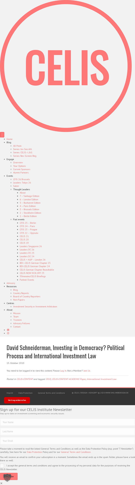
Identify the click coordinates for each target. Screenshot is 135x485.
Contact (16, 326)
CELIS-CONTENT (25, 379)
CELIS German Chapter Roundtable (37, 269)
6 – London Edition (29, 199)
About (23, 192)
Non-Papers (19, 299)
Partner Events (27, 279)
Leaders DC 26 (27, 249)
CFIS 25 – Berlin (28, 222)
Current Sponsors (21, 169)
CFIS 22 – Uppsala (29, 232)
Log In (63, 370)
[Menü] (2, 134)
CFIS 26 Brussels (21, 179)
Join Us (86, 370)
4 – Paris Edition (28, 206)
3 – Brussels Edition (29, 209)
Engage (10, 159)
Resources (12, 286)
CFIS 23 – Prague (28, 229)
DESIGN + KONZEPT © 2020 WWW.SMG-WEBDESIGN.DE (104, 392)
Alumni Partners (21, 172)
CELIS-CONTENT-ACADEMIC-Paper (69, 379)
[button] (7, 477)
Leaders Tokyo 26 (22, 182)
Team (16, 316)
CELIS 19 (24, 242)
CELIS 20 (24, 239)
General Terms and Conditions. (76, 452)
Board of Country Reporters (26, 296)
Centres (10, 303)
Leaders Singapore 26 (31, 246)
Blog (9, 142)
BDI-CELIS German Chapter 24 (35, 266)
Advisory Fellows (21, 323)
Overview (18, 162)
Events (10, 175)
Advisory (11, 283)
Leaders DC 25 (27, 252)
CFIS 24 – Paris (27, 226)
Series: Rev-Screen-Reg (24, 155)
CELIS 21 (24, 236)
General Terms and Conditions (51, 393)
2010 (48, 379)
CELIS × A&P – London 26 (32, 259)
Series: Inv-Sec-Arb (22, 149)
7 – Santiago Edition (29, 195)
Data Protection (25, 393)
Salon (16, 185)
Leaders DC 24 (27, 256)
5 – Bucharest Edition (30, 202)
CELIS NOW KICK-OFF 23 (32, 273)
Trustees (17, 319)
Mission (16, 313)
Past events (19, 219)
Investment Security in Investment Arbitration (35, 306)
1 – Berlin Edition (28, 216)
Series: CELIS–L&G (22, 152)
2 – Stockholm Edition (30, 212)
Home (10, 139)
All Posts (17, 145)
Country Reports (21, 293)
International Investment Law (101, 379)
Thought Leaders (21, 189)
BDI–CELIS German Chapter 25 (35, 262)
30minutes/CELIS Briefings (33, 276)
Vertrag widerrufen (17, 400)
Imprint (10, 393)
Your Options (19, 165)
